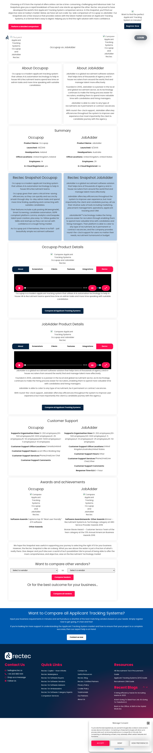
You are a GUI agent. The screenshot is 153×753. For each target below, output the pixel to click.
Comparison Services (50, 696)
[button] (148, 723)
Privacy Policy (83, 685)
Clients (54, 269)
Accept (100, 743)
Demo (104, 269)
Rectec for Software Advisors (53, 685)
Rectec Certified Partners (88, 681)
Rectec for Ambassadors (51, 689)
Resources (88, 38)
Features (71, 269)
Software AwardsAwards (77, 519)
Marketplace (71, 38)
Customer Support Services (25, 456)
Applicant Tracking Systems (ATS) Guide (130, 678)
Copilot (52, 38)
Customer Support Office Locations (28, 447)
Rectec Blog (83, 678)
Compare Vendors (63, 577)
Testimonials (83, 692)
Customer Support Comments (36, 460)
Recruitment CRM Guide (124, 681)
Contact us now (76, 637)
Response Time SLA (85, 471)
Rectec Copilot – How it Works (53, 671)
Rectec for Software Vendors (53, 681)
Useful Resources (85, 674)
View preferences (139, 743)
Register (125, 38)
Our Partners (109, 38)
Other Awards (36, 527)
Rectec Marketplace (49, 674)
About (20, 269)
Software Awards (19, 519)
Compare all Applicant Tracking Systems (63, 311)
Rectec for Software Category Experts (56, 692)
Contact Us (82, 671)
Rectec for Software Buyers (52, 678)
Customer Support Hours (24, 451)
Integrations (87, 269)
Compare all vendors (62, 594)
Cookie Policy (119, 748)
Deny (119, 743)
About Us (81, 699)
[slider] (53, 288)
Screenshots (37, 269)
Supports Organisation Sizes (25, 433)
